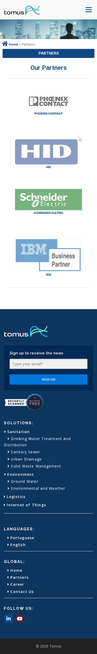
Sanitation (18, 431)
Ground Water (24, 481)
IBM (48, 275)
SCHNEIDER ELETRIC (48, 213)
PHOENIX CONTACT (48, 113)
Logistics (15, 496)
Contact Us (21, 591)
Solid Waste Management (35, 466)
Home (15, 570)
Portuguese (21, 537)
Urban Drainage (26, 459)
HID (48, 167)
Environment (20, 474)
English (17, 544)
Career (16, 584)
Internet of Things (25, 504)
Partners (18, 577)
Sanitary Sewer (25, 451)
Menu (88, 10)
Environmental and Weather (37, 488)
